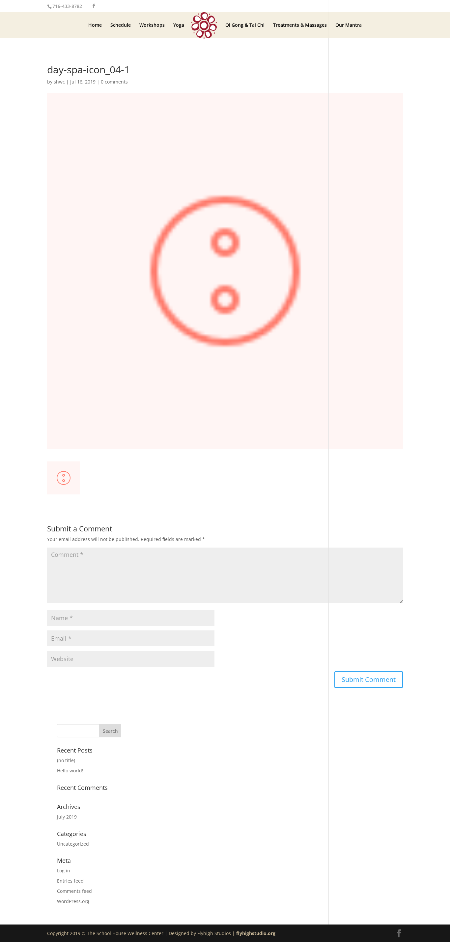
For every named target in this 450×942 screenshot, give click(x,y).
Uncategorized (73, 844)
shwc (59, 82)
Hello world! (70, 770)
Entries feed (70, 881)
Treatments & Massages (300, 25)
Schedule (120, 25)
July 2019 (67, 817)
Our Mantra (348, 25)
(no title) (66, 760)
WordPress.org (73, 901)
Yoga (178, 25)
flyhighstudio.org (255, 933)
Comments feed (74, 891)
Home (95, 25)
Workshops (152, 25)
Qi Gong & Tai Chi (245, 25)
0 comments (114, 82)
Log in (63, 870)
